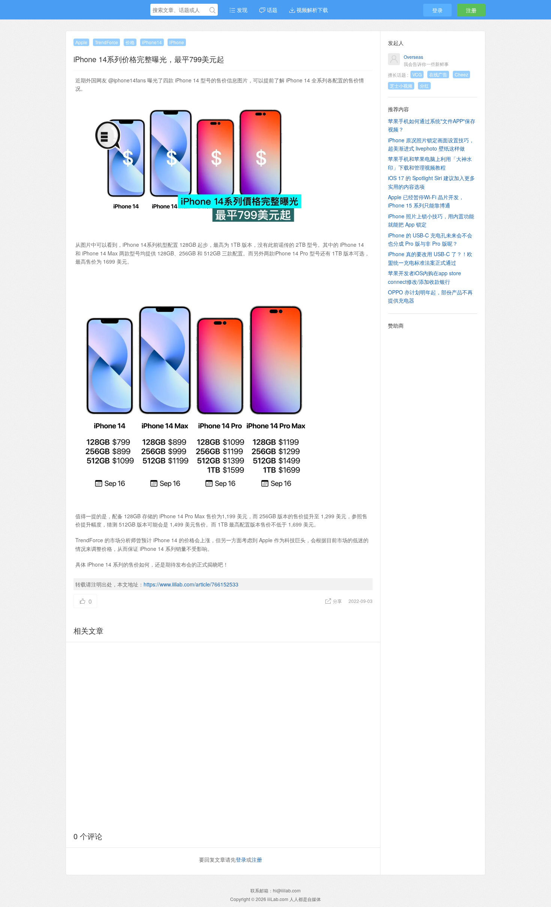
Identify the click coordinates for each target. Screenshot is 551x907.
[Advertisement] (223, 735)
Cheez (461, 74)
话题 (271, 9)
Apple (81, 42)
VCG (417, 74)
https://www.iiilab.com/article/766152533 (191, 584)
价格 (130, 42)
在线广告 (438, 74)
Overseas (413, 57)
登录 (437, 10)
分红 (424, 85)
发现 (241, 9)
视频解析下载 (311, 9)
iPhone (176, 42)
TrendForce (106, 42)
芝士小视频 (401, 85)
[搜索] (212, 10)
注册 (471, 10)
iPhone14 (152, 42)
